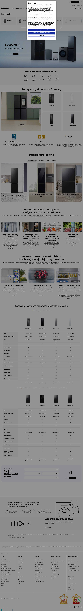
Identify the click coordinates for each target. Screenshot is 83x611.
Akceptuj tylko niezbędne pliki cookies (41, 32)
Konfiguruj (41, 35)
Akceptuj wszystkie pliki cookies (41, 29)
